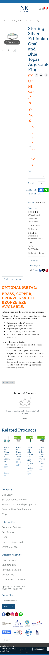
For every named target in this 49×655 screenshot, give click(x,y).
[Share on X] (43, 270)
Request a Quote (36, 194)
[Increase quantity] (44, 183)
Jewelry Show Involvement (16, 509)
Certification (8, 532)
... (10, 21)
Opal (30, 242)
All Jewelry (33, 253)
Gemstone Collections (33, 220)
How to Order (9, 560)
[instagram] (12, 614)
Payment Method (11, 570)
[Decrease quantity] (38, 183)
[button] (40, 9)
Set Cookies (38, 649)
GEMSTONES (34, 225)
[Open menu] (3, 9)
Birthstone (33, 229)
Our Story (7, 495)
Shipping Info (9, 565)
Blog (4, 514)
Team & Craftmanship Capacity (19, 504)
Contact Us (8, 575)
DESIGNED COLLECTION (34, 213)
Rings (15, 21)
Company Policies (11, 527)
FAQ (4, 537)
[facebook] (4, 614)
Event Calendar (10, 547)
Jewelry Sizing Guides (13, 542)
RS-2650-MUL (8, 382)
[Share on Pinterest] (46, 270)
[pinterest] (16, 614)
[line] (21, 614)
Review (24, 418)
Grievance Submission (14, 579)
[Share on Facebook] (40, 270)
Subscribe (8, 606)
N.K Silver (40, 202)
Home (5, 21)
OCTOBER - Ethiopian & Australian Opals (35, 236)
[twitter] (8, 614)
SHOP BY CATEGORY (33, 248)
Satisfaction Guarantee (14, 500)
